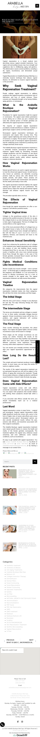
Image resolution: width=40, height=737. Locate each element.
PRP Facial (10, 605)
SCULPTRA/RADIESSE (14, 622)
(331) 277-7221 (20, 681)
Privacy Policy (17, 730)
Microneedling (11, 596)
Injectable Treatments (14, 589)
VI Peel (9, 631)
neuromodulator (12, 600)
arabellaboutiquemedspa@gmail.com (14, 445)
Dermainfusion (12, 579)
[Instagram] (22, 722)
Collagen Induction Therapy (16, 576)
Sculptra (9, 620)
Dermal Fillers (11, 581)
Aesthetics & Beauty (14, 568)
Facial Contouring (13, 583)
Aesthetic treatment (13, 565)
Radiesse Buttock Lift (14, 616)
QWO (8, 609)
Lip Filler (9, 594)
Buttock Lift (11, 574)
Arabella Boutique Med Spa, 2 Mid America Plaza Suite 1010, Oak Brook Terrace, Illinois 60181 (20, 695)
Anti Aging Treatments (14, 570)
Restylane (10, 618)
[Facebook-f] (18, 722)
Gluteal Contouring (13, 587)
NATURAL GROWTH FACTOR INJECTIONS (21, 598)
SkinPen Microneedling (15, 627)
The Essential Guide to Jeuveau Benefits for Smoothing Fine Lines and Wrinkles (27, 509)
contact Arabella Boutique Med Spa (17, 442)
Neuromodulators (13, 603)
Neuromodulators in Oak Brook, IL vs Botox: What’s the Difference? (27, 544)
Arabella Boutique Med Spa (16, 572)
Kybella (9, 592)
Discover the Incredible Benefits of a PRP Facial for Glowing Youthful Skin (27, 491)
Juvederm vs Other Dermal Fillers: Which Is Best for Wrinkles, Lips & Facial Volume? (27, 528)
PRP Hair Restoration (14, 607)
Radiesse (10, 614)
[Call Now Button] (2, 724)
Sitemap (24, 730)
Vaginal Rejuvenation (14, 629)
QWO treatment (12, 611)
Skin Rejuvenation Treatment (17, 625)
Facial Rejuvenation (13, 585)
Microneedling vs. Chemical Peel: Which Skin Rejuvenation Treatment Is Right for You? (27, 473)
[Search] (35, 461)
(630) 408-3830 (22, 444)
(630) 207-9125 (8, 444)
